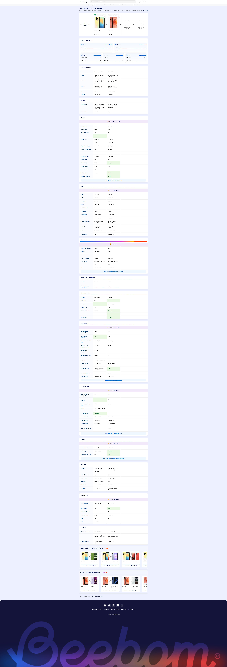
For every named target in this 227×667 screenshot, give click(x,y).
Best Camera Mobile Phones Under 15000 (113, 380)
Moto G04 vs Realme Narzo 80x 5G (110, 590)
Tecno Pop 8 (97, 30)
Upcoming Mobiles (92, 4)
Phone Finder (113, 4)
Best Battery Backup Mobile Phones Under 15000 (113, 458)
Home (81, 596)
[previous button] (81, 559)
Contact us (106, 609)
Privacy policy (120, 609)
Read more (145, 10)
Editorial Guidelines (130, 609)
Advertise (113, 609)
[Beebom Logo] (84, 2)
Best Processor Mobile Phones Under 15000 (113, 271)
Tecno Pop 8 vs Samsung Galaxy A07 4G (111, 565)
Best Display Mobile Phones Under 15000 (113, 180)
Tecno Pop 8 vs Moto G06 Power (89, 565)
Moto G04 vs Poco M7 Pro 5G (90, 590)
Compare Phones (87, 596)
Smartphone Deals (135, 4)
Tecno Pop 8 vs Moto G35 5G (131, 565)
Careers (100, 609)
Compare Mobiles (103, 4)
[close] (105, 17)
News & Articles (123, 4)
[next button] (145, 559)
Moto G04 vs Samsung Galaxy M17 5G (131, 590)
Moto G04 (110, 30)
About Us (94, 609)
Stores (143, 4)
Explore (82, 4)
